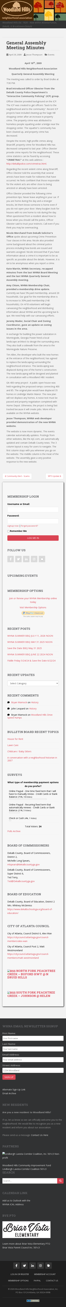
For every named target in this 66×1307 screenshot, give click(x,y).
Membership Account (45, 1274)
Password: (13, 515)
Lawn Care (12, 745)
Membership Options (18, 1280)
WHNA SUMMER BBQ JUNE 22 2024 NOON (30, 654)
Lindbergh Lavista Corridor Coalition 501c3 (24, 1169)
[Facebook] (10, 559)
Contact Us (52, 1280)
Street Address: (11, 1065)
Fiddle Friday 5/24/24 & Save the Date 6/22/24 (31, 660)
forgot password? (29, 525)
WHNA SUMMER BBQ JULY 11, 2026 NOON (30, 635)
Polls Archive (14, 831)
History (34, 702)
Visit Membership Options (33, 607)
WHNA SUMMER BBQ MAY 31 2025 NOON (29, 641)
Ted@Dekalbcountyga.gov (21, 881)
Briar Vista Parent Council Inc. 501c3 (21, 1247)
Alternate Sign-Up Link (13, 1089)
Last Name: (9, 1043)
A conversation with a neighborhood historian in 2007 (32, 759)
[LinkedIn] (26, 559)
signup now (13, 525)
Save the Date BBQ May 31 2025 (24, 648)
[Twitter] (18, 559)
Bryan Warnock (19, 702)
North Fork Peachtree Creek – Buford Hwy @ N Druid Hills (31, 974)
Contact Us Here (39, 1135)
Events (51, 54)
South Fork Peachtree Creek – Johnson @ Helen (31, 994)
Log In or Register (20, 1274)
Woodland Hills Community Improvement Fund (26, 1165)
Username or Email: (18, 504)
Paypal (37, 1280)
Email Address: (10, 1054)
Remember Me (18, 530)
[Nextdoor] (42, 559)
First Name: (9, 1033)
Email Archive (9, 1093)
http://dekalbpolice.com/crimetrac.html (26, 163)
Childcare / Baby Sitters (19, 751)
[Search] (60, 1181)
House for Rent (15, 738)
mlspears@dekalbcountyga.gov (23, 864)
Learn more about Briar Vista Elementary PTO (26, 1243)
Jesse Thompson (34, 54)
